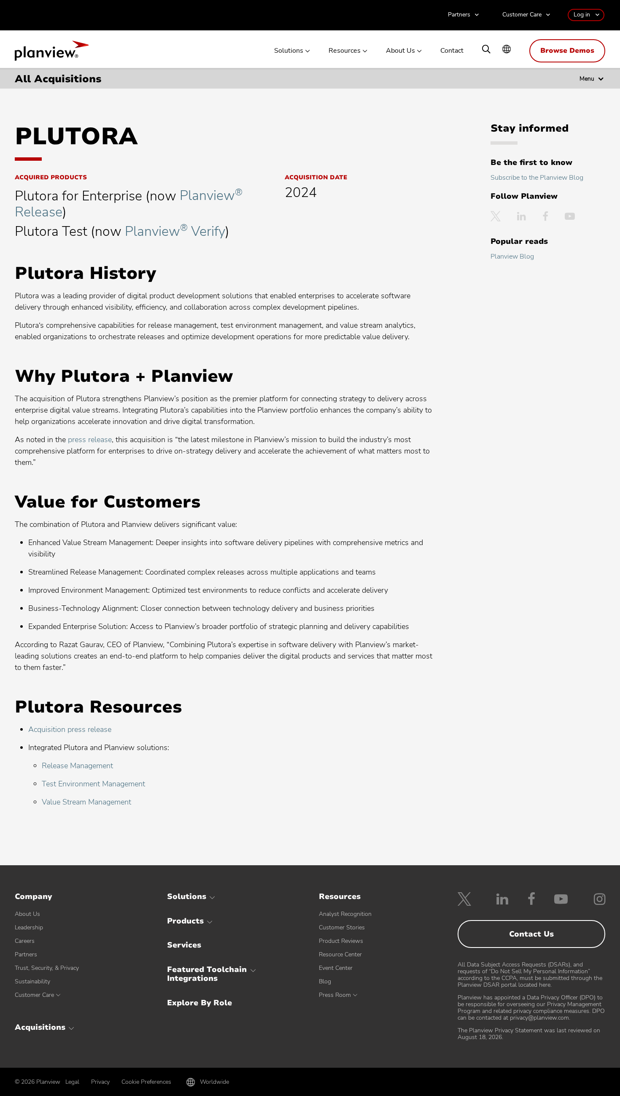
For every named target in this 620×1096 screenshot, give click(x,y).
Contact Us (531, 934)
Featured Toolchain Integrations (207, 974)
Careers (25, 941)
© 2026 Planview (37, 1082)
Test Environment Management (93, 784)
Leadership (29, 927)
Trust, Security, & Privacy (47, 968)
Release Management (77, 766)
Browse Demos (567, 50)
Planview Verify (175, 231)
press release (90, 440)
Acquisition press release (69, 729)
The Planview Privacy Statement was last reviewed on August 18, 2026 (529, 1033)
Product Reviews (341, 941)
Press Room (335, 995)
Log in (582, 15)
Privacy (100, 1082)
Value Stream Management (86, 802)
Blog (325, 981)
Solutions (288, 51)
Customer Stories (342, 927)
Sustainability (32, 981)
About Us (400, 51)
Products (185, 921)
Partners (459, 15)
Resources (345, 51)
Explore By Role (199, 1003)
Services (184, 945)
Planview (52, 53)
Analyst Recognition (345, 914)
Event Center (336, 968)
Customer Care (522, 15)
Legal (72, 1082)
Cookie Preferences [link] (146, 1082)
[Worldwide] (506, 50)
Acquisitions (40, 1027)
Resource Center (340, 954)
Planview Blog (512, 256)
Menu (587, 79)
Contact (452, 51)
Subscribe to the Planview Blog (537, 177)
